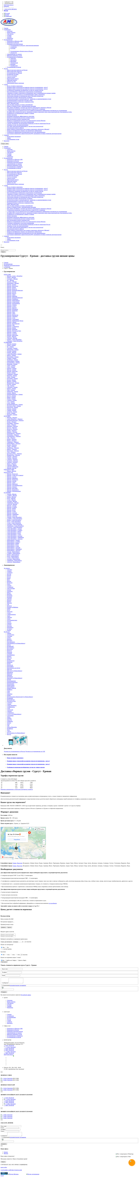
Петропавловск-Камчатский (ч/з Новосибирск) (20, 696)
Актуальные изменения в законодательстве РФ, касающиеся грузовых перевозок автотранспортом (34, 133)
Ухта (8, 724)
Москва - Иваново (12, 296)
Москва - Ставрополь (13, 326)
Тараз (8, 616)
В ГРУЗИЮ (7, 416)
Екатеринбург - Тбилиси (14, 436)
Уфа (8, 725)
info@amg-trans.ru (8, 5)
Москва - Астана (11, 476)
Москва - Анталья (12, 513)
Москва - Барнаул (12, 307)
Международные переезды (14, 71)
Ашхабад (9, 569)
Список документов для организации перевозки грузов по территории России (28, 123)
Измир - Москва (11, 497)
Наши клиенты (11, 32)
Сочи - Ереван (11, 403)
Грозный (9, 653)
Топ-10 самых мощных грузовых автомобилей (20, 104)
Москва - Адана (11, 511)
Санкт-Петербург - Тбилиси (14, 419)
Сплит (9, 613)
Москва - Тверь (11, 294)
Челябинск (10, 728)
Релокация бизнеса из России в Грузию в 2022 (19, 100)
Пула (8, 610)
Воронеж (9, 652)
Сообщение (5, 983)
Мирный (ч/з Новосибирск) (14, 678)
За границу (7, 568)
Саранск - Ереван (12, 400)
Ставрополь (10, 712)
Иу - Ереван (10, 346)
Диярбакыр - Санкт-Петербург (15, 526)
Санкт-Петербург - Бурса (14, 533)
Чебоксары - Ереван (12, 391)
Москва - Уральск (12, 487)
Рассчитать (4, 962)
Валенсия (9, 582)
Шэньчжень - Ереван (13, 349)
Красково (12, 64)
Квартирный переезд (13, 78)
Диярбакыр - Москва (13, 502)
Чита (8, 730)
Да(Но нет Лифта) (11, 960)
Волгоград (10, 649)
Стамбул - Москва (12, 495)
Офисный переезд (12, 80)
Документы (10, 34)
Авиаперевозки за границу (14, 54)
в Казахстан (13, 52)
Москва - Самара (11, 332)
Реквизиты (10, 38)
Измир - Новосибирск (13, 554)
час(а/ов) (24, 954)
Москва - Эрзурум (12, 515)
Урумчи (9, 624)
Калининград (10, 660)
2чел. (13, 954)
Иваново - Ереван (12, 375)
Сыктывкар (10, 715)
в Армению (13, 47)
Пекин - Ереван (11, 345)
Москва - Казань (11, 284)
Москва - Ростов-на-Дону (14, 331)
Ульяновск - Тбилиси (13, 442)
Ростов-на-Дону (11, 701)
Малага (9, 601)
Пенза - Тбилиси (11, 463)
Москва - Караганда (12, 479)
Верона (9, 581)
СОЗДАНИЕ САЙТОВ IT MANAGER (11, 1170)
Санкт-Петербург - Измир (14, 531)
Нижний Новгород (12, 682)
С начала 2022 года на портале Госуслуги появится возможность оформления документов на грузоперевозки (37, 110)
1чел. (8, 954)
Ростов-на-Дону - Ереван (14, 406)
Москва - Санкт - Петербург (14, 276)
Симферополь (11, 707)
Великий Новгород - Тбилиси (15, 420)
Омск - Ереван (11, 367)
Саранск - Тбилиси (12, 459)
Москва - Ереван (11, 344)
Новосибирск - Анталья (13, 547)
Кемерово (9, 662)
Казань (9, 659)
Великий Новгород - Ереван (15, 404)
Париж (9, 630)
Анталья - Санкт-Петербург (14, 524)
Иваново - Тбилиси (12, 426)
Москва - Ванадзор (12, 371)
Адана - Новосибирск (13, 557)
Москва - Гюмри (11, 370)
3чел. (18, 954)
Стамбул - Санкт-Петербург (14, 518)
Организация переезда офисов (15, 127)
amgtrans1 (6, 6)
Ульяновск (10, 721)
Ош (8, 604)
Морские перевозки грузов (14, 55)
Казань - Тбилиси (12, 445)
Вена (8, 579)
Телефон (4, 972)
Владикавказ (10, 647)
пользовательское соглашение (18, 985)
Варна (8, 578)
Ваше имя (5, 969)
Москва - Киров (11, 287)
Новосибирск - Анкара (13, 540)
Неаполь (9, 605)
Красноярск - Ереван (13, 357)
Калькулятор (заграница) (14, 136)
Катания (9, 597)
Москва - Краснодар (12, 315)
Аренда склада (11, 77)
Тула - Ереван (11, 401)
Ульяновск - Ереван (12, 374)
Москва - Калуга (11, 293)
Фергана (9, 626)
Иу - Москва (10, 280)
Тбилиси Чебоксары (12, 466)
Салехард (9, 702)
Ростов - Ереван (11, 384)
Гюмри (14, 863)
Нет (3, 947)
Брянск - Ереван (11, 388)
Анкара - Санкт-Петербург (14, 517)
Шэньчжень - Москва (13, 283)
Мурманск (10, 676)
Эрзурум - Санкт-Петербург (14, 527)
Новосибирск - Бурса (13, 544)
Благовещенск (11, 642)
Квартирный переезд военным (15, 83)
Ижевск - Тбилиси (12, 432)
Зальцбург (10, 591)
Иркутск (9, 657)
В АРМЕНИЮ (8, 342)
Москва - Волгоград (12, 286)
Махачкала (10, 672)
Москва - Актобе (11, 481)
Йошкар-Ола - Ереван (13, 383)
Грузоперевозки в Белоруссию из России (21, 51)
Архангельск (10, 634)
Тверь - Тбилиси (11, 424)
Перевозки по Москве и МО (15, 41)
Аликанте (9, 572)
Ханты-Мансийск (12, 727)
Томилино (13, 58)
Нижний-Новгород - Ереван (15, 394)
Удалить (9, 927)
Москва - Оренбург (12, 316)
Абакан (9, 633)
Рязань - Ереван (11, 397)
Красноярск (10, 666)
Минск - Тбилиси (12, 449)
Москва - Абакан (11, 322)
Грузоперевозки (8, 39)
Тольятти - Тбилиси (12, 461)
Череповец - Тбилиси (13, 435)
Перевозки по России (13, 42)
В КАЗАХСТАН (8, 472)
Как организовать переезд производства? (18, 119)
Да (8, 947)
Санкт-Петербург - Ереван (14, 354)
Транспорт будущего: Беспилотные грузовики (19, 97)
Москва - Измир (11, 508)
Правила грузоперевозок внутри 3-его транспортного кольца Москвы (26, 120)
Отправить (3, 1144)
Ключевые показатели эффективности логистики (20, 116)
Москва (6, 1153)
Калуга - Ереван (11, 396)
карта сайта (4, 1167)
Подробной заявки (26, 995)
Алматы (9, 571)
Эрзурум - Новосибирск (13, 562)
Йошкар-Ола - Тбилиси (13, 455)
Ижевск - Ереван (11, 381)
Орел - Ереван (11, 390)
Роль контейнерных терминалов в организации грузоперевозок (24, 91)
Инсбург (9, 594)
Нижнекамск (10, 683)
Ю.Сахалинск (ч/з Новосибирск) (16, 733)
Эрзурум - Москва (12, 504)
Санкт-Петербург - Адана (14, 534)
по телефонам (53, 903)
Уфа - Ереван (10, 385)
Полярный (10, 698)
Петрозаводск (11, 699)
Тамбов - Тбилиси (12, 458)
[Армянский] (8, 16)
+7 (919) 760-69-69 (9, 1045)
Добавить (3, 927)
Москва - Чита (11, 312)
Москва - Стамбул (12, 507)
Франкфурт (10, 627)
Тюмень (9, 718)
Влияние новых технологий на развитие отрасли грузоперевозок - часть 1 (27, 88)
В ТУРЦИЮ (7, 492)
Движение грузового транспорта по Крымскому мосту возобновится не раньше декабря (31, 93)
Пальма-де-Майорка (12, 607)
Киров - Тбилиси (11, 439)
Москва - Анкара (11, 505)
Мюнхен (9, 603)
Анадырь (9, 636)
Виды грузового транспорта (15, 86)
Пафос (9, 608)
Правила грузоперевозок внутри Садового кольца (21, 117)
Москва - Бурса (11, 510)
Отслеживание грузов (13, 139)
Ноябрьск (9, 689)
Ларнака (9, 598)
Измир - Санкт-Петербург (14, 520)
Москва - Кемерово (12, 310)
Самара (9, 704)
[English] (6, 14)
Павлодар (9, 611)
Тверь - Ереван (11, 377)
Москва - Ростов (11, 292)
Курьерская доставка (12, 74)
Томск (8, 717)
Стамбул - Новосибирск (13, 553)
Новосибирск (10, 686)
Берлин (9, 575)
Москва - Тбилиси (12, 417)
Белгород (9, 640)
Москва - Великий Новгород (15, 290)
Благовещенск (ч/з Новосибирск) (16, 643)
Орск (8, 692)
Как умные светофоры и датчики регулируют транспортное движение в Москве (29, 107)
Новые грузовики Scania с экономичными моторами (21, 106)
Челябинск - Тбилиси (13, 448)
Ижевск (9, 656)
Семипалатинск (11, 614)
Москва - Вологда (12, 289)
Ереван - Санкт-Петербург (14, 339)
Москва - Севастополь (13, 302)
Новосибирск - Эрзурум (13, 550)
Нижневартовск (11, 681)
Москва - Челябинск (12, 299)
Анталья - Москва (12, 501)
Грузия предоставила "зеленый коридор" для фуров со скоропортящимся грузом (29, 99)
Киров (9, 663)
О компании (7, 29)
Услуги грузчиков (12, 75)
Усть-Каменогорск (12, 620)
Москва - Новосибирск (13, 300)
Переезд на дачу (11, 81)
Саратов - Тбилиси (12, 462)
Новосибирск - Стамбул (13, 541)
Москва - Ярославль (12, 335)
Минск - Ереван (11, 355)
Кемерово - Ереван (12, 364)
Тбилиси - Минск (12, 465)
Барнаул (9, 639)
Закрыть (3, 251)
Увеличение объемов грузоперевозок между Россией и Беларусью (25, 96)
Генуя (8, 584)
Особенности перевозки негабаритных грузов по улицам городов (25, 90)
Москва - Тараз (11, 482)
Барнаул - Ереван (11, 368)
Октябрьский (14, 65)
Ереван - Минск (11, 393)
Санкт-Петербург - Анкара (14, 528)
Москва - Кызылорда (13, 489)
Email (3, 975)
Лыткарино (13, 60)
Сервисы (6, 135)
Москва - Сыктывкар (13, 319)
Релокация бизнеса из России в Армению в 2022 (20, 101)
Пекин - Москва (11, 277)
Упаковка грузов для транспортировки (17, 125)
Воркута (9, 650)
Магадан (9, 669)
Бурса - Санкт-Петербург (14, 521)
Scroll (2, 1175)
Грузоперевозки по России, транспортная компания (24, 45)
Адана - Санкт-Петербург (14, 523)
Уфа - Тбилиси (11, 437)
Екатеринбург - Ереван (13, 362)
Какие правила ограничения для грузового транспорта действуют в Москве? (28, 129)
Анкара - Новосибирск (13, 552)
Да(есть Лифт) (22, 960)
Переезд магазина (12, 114)
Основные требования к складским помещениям (20, 122)
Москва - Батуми (11, 468)
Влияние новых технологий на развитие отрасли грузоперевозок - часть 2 (27, 87)
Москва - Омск (11, 313)
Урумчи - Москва (12, 281)
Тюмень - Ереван (11, 358)
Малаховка (13, 61)
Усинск (9, 722)
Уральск (9, 623)
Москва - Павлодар (12, 484)
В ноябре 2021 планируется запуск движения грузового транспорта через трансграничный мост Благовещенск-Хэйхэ (39, 112)
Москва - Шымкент (12, 478)
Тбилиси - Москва (12, 338)
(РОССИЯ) (10, 1078)
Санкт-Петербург (12, 705)
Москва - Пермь (11, 328)
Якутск (9, 734)
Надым (9, 679)
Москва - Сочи (11, 318)
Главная (6, 28)
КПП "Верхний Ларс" (13, 103)
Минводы (9, 673)
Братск (9, 644)
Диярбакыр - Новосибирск (14, 560)
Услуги (6, 68)
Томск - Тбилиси (11, 446)
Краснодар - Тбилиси (13, 450)
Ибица (9, 592)
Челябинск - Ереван (12, 359)
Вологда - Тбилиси (12, 429)
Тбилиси (9, 617)
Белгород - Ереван (12, 414)
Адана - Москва (11, 500)
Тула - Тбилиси (11, 452)
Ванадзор (19, 863)
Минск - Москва (11, 471)
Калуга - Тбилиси (12, 427)
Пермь (9, 695)
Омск (8, 691)
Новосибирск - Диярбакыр (14, 549)
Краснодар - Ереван (12, 407)
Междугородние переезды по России (17, 70)
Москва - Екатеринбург (13, 303)
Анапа (9, 637)
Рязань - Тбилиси (11, 440)
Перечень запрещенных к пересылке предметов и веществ (17, 789)
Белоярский (10, 646)
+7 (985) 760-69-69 (9, 1050)
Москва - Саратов (12, 333)
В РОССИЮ (7, 274)
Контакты (6, 140)
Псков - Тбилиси (11, 422)
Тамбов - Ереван (11, 410)
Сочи (8, 708)
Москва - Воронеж (12, 329)
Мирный (9, 675)
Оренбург (9, 694)
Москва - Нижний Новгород (15, 297)
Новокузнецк (10, 685)
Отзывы (9, 35)
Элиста (9, 731)
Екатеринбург (11, 655)
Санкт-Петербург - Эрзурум (14, 539)
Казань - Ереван (11, 380)
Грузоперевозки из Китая (14, 67)
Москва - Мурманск (12, 309)
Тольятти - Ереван (12, 411)
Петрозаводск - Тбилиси (14, 433)
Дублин (9, 585)
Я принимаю (14, 985)
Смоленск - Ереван (12, 387)
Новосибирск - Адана (13, 546)
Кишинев (9, 595)
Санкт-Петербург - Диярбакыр (15, 537)
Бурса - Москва (11, 498)
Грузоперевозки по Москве (14, 73)
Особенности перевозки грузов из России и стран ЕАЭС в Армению (26, 109)
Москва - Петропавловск (14, 491)
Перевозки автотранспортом (15, 44)
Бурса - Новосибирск (13, 556)
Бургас (9, 577)
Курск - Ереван (11, 413)
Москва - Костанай (12, 488)
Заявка (9, 138)
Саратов (9, 711)
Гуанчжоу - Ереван (12, 348)
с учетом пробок (7, 949)
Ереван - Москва (11, 336)
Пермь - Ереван (11, 398)
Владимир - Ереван (12, 378)
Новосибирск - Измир (13, 543)
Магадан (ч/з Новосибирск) (14, 670)
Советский (10, 709)
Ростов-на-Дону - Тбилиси (14, 453)
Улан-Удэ (9, 720)
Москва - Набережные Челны (15, 320)
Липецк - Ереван (11, 409)
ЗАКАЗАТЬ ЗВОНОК (10, 9)
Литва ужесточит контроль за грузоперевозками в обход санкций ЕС (26, 94)
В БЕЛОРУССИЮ (9, 469)
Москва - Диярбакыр (13, 514)
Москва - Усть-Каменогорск (14, 485)
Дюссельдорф (11, 588)
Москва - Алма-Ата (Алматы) (15, 475)
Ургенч (9, 621)
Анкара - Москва (11, 494)
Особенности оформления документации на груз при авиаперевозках (26, 132)
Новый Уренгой (11, 688)
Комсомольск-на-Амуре (13, 668)
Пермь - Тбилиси (11, 430)
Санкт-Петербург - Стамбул (14, 530)
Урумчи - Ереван (11, 351)
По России (7, 631)
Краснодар (10, 665)
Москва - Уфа (11, 325)
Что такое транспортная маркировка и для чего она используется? (25, 126)
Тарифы (9, 36)
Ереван (9, 590)
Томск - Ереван (11, 365)
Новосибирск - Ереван (13, 361)
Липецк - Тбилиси (12, 456)
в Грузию (12, 48)
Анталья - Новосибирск (13, 559)
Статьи (6, 84)
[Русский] (7, 13)
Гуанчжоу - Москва (12, 279)
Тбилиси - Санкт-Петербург (14, 341)
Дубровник (10, 587)
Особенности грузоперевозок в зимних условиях (20, 113)
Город (2, 1131)
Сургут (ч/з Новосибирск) (14, 714)
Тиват (8, 618)
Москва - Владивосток (13, 323)
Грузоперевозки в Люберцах (15, 57)
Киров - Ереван (11, 372)
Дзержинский (14, 62)
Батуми (9, 574)
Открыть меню (4, 143)
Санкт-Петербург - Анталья (14, 536)
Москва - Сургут (11, 306)
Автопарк (9, 31)
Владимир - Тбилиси (13, 423)
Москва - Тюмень (12, 305)
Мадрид (9, 600)
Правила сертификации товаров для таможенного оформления (24, 130)
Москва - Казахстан (12, 474)
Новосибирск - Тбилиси (13, 443)
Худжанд (9, 629)
